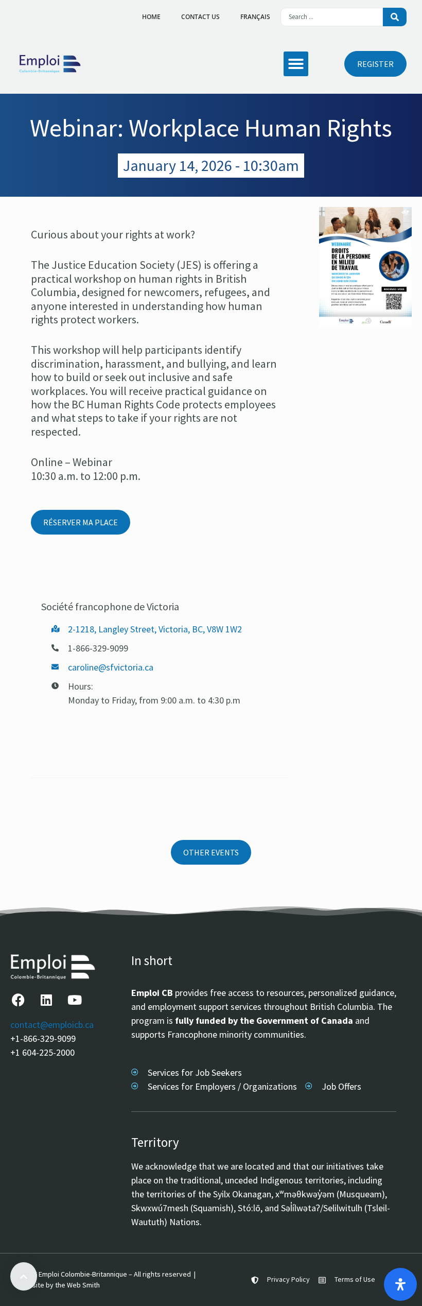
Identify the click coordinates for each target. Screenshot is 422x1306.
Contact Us (200, 16)
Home (151, 16)
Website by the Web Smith (59, 1285)
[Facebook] (18, 999)
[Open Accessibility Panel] (400, 1284)
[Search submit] (395, 17)
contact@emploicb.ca (52, 1024)
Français (255, 16)
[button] (296, 63)
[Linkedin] (46, 999)
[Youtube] (74, 999)
